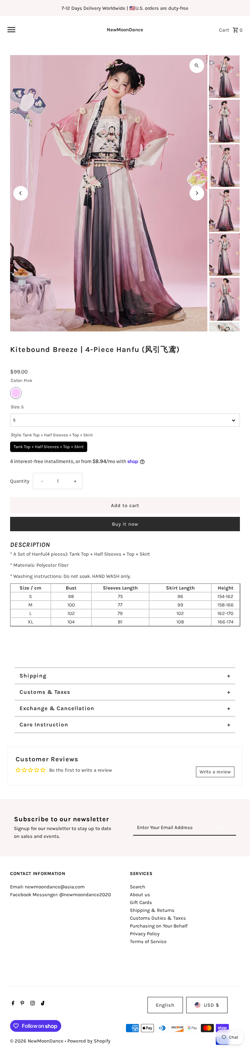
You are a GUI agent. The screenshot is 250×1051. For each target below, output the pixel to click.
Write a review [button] (215, 772)
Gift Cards (141, 902)
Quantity (19, 481)
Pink (15, 393)
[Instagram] (32, 1003)
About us (140, 895)
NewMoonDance (125, 30)
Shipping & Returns (152, 910)
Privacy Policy (145, 934)
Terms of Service (148, 941)
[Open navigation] (47, 30)
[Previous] (20, 193)
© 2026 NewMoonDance (37, 1041)
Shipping (33, 675)
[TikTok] (42, 1003)
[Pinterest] (21, 1003)
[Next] (196, 193)
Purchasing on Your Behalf (159, 926)
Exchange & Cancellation (57, 708)
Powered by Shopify (88, 1041)
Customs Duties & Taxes (158, 918)
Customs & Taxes (45, 692)
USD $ (211, 1005)
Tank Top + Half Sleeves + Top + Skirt (49, 445)
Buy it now (125, 524)
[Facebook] (12, 1003)
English (165, 1005)
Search (137, 887)
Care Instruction (44, 724)
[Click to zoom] (196, 65)
